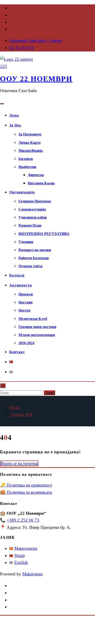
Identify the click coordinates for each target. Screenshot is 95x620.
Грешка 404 (21, 414)
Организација (22, 192)
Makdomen (32, 574)
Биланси (25, 159)
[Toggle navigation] (2, 103)
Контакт (17, 352)
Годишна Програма (34, 201)
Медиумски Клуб (32, 319)
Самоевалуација (32, 209)
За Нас (15, 125)
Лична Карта (29, 142)
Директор (36, 175)
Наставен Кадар (41, 183)
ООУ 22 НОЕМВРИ (36, 79)
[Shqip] (11, 362)
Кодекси (16, 275)
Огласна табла (30, 266)
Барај (49, 392)
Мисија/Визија (30, 151)
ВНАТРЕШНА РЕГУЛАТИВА (43, 234)
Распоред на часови (34, 250)
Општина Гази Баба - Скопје (35, 40)
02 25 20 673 (21, 47)
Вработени (27, 167)
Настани (25, 302)
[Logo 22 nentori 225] (17, 66)
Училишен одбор (32, 217)
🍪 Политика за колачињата (26, 492)
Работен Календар (33, 258)
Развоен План (29, 225)
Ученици (25, 242)
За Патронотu (29, 134)
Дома (14, 115)
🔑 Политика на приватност (26, 485)
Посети (24, 310)
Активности (20, 285)
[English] (11, 372)
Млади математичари (36, 335)
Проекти (25, 294)
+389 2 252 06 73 (23, 520)
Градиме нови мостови (37, 327)
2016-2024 (26, 343)
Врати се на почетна (19, 463)
